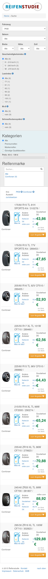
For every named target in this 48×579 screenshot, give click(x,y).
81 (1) (7, 85)
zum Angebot (36, 234)
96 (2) (7, 91)
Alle (6, 140)
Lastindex (7, 73)
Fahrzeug (6, 24)
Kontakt (24, 568)
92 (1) (7, 88)
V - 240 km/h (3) (12, 65)
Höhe (20, 44)
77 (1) (7, 81)
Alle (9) (8, 58)
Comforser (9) (11, 176)
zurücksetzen (11, 197)
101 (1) (8, 101)
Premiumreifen (11, 143)
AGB (27, 571)
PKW (18, 191)
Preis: (10, 154)
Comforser (28, 191)
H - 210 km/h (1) (12, 62)
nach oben (41, 568)
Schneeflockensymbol (12, 119)
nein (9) (8, 114)
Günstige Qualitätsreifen (15, 150)
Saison (5, 34)
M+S (4, 106)
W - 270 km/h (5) (12, 68)
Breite (4, 44)
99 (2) (7, 95)
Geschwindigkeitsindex (13, 54)
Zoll (35, 44)
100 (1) (8, 98)
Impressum (6, 571)
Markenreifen (10, 147)
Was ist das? (19, 223)
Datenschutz (18, 571)
